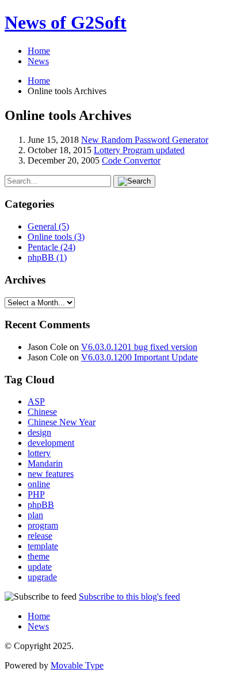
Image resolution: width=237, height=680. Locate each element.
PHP (36, 494)
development (51, 443)
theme (38, 556)
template (43, 546)
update (40, 567)
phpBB (41, 505)
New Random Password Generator (144, 140)
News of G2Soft (66, 22)
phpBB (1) (47, 257)
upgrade (42, 577)
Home (39, 51)
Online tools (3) (56, 237)
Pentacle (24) (51, 247)
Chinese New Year (61, 422)
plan (35, 515)
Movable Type (77, 665)
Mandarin (45, 463)
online (39, 484)
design (39, 432)
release (40, 536)
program (43, 525)
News (38, 61)
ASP (36, 401)
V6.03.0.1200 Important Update (139, 357)
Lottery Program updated (139, 150)
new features (51, 474)
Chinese (42, 412)
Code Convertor (131, 160)
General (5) (48, 226)
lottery (39, 453)
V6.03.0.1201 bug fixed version (139, 347)
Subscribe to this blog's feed (129, 596)
